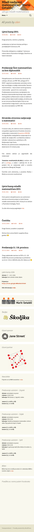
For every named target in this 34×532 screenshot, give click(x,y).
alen (17, 22)
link (23, 208)
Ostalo (13, 35)
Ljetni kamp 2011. (10, 32)
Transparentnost (6, 528)
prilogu (8, 163)
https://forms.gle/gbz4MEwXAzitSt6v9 (14, 283)
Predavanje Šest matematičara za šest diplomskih (17, 69)
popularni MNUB (24, 133)
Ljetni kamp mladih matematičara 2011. (11, 187)
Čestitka (6, 220)
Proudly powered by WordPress (22, 528)
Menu (4, 15)
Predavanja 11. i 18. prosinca (15, 247)
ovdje (14, 288)
